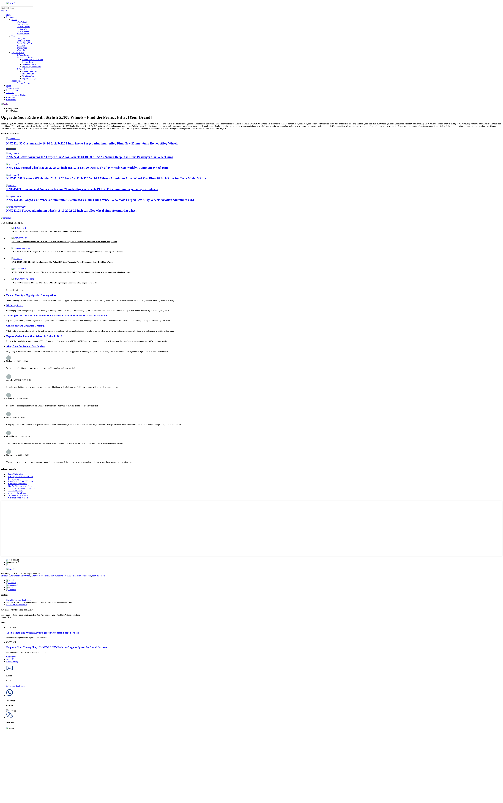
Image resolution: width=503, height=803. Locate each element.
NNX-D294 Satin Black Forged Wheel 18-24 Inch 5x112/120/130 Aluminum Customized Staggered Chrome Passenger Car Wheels (67, 252)
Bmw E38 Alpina (15, 474)
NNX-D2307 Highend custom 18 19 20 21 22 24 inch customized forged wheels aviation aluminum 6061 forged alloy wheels (64, 242)
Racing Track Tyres (25, 43)
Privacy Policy (12, 661)
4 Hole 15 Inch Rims (17, 493)
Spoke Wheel (13, 479)
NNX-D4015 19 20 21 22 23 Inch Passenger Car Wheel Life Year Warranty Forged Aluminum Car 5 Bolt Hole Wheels (62, 262)
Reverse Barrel (28, 62)
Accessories (16, 81)
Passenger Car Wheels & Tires (20, 476)
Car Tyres (21, 38)
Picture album (12, 90)
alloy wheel (25, 576)
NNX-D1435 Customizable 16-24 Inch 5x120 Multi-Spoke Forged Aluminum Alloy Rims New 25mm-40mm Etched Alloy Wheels (92, 143)
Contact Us (11, 100)
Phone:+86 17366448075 (16, 605)
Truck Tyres (22, 48)
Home (8, 15)
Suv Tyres (21, 45)
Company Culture (19, 95)
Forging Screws (23, 83)
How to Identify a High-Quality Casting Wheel (31, 295)
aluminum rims (56, 576)
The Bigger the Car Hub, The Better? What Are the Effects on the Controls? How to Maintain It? (58, 315)
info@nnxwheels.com (15, 686)
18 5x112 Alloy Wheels (18, 495)
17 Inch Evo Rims (15, 491)
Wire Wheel (22, 22)
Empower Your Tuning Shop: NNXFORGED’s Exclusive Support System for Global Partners (56, 647)
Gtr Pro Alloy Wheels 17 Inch (20, 486)
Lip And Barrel (18, 52)
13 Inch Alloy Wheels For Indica (21, 488)
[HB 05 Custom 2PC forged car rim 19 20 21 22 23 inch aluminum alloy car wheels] (19, 228)
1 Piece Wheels (23, 31)
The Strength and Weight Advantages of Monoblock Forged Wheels (42, 632)
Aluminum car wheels (40, 576)
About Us (10, 92)
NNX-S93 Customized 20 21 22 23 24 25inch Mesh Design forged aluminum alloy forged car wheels (54, 283)
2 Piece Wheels (23, 34)
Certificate (10, 97)
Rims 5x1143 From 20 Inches (20, 481)
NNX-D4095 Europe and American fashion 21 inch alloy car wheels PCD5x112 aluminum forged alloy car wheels (82, 189)
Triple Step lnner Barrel (31, 67)
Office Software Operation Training (25, 325)
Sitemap (4, 576)
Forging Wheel (23, 29)
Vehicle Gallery (12, 88)
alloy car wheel (98, 576)
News (8, 85)
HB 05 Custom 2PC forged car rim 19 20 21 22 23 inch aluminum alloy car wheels (47, 231)
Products (9, 17)
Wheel (14, 19)
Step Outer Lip (28, 76)
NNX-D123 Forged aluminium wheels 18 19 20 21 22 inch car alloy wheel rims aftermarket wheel (71, 210)
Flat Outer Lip (28, 74)
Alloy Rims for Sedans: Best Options (25, 346)
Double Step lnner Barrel (32, 59)
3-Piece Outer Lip (24, 69)
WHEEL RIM (70, 576)
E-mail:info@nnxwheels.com (18, 600)
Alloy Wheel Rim (83, 576)
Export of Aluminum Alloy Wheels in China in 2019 (34, 336)
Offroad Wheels (23, 27)
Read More (11, 149)
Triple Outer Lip (28, 78)
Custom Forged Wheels (18, 498)
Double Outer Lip (29, 71)
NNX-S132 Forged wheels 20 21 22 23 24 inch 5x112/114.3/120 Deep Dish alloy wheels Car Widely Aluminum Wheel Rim (87, 167)
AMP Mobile (14, 576)
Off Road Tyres (23, 41)
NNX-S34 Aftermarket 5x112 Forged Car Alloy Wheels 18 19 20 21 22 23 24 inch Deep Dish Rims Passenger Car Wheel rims (89, 157)
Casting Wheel (23, 24)
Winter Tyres (22, 50)
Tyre (13, 36)
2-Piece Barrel (23, 55)
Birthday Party (14, 305)
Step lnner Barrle (29, 64)
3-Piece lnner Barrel (25, 57)
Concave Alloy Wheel (17, 484)
